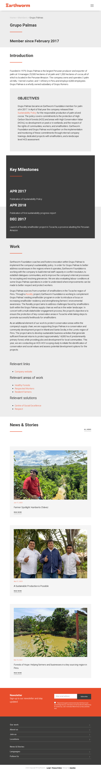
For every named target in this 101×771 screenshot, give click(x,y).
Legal (49, 768)
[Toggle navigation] (92, 5)
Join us (13, 734)
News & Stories (17, 746)
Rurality (29, 294)
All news (87, 429)
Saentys (73, 768)
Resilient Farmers (23, 392)
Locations (14, 739)
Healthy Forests (22, 385)
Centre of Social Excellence (28, 405)
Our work (14, 724)
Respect (19, 409)
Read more (18, 512)
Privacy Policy (57, 768)
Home (13, 17)
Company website (23, 371)
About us (14, 729)
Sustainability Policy (27, 113)
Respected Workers (24, 388)
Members (22, 17)
